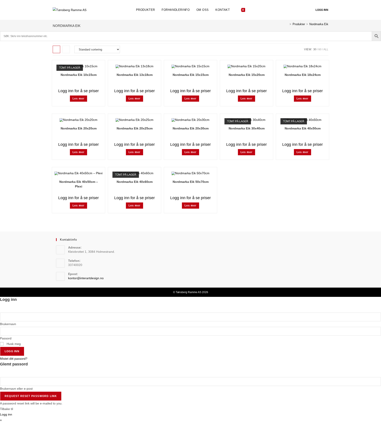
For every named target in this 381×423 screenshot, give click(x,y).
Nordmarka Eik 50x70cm (191, 181)
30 (314, 49)
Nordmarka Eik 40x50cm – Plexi (78, 184)
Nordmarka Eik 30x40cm (247, 128)
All (325, 49)
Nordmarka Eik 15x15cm (191, 75)
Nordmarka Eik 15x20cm (247, 75)
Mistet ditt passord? (13, 358)
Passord (5, 338)
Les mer (78, 98)
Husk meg (13, 344)
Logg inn (322, 9)
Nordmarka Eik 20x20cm (79, 128)
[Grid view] (56, 49)
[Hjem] (287, 24)
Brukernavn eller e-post (16, 388)
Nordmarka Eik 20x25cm (135, 128)
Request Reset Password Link (31, 396)
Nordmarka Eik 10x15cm (79, 75)
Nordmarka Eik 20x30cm (191, 128)
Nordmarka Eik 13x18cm (135, 75)
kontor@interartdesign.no (86, 278)
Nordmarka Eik (318, 24)
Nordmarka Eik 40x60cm (135, 181)
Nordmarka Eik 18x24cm (303, 75)
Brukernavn (8, 324)
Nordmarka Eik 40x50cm (303, 128)
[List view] (66, 49)
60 (319, 49)
